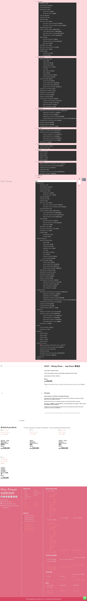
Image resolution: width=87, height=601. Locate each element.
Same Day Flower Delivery (29, 515)
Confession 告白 (45, 17)
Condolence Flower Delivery (30, 521)
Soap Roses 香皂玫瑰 (49, 81)
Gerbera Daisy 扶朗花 (49, 67)
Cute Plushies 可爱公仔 (46, 146)
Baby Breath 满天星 (48, 71)
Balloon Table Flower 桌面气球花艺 (53, 33)
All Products (36, 491)
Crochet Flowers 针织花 (47, 92)
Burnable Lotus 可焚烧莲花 (51, 114)
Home (26, 491)
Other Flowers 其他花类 (50, 75)
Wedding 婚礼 (44, 19)
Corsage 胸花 (47, 55)
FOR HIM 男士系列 (44, 15)
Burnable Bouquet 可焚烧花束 (52, 112)
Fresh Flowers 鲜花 (46, 59)
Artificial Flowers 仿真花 (47, 88)
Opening (39, 128)
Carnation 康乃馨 (48, 63)
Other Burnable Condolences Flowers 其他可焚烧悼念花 (59, 118)
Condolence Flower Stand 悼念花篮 (50, 120)
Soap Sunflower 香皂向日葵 (51, 84)
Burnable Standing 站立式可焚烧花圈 (53, 116)
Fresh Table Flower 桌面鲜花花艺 (52, 35)
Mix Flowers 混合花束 (49, 77)
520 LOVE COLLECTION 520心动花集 (49, 47)
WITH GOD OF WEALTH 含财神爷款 (52, 138)
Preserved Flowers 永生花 (48, 90)
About (39, 177)
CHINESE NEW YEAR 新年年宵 (48, 167)
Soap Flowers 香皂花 (46, 79)
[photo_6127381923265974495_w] (22, 393)
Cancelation (36, 494)
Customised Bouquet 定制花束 (49, 98)
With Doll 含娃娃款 (48, 11)
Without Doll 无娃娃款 (49, 13)
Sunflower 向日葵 (48, 65)
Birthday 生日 (44, 3)
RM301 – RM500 (44, 158)
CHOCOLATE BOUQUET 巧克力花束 (52, 100)
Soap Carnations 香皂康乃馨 (51, 83)
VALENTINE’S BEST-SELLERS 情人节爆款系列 (52, 165)
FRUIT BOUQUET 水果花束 (50, 104)
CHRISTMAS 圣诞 (44, 169)
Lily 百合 (45, 69)
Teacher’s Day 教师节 (46, 49)
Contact (26, 493)
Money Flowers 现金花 (46, 96)
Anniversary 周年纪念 (46, 5)
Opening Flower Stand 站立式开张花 (50, 130)
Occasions (40, 1)
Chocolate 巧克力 (45, 148)
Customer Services (37, 493)
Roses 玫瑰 (46, 61)
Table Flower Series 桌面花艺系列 (49, 29)
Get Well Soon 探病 (46, 21)
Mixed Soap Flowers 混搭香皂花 (52, 86)
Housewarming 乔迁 (46, 27)
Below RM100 (44, 152)
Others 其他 (43, 51)
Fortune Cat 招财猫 (45, 142)
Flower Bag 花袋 (48, 53)
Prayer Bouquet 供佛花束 (50, 39)
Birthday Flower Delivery (29, 519)
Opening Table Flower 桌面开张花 (50, 132)
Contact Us (40, 175)
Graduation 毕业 (45, 9)
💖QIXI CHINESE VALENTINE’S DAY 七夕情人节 (52, 163)
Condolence (40, 108)
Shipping (26, 494)
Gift (38, 144)
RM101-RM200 (43, 154)
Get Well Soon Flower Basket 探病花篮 (54, 25)
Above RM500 (44, 160)
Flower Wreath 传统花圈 (47, 124)
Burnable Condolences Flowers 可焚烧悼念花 (53, 110)
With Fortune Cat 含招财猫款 (51, 136)
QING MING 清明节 (48, 43)
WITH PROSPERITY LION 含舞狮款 (52, 140)
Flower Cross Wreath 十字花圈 (49, 126)
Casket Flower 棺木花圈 (47, 122)
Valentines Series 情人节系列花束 (79, 579)
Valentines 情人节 (45, 7)
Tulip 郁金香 (46, 73)
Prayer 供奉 (43, 37)
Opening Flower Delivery (29, 517)
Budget (39, 150)
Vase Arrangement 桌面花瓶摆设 (52, 31)
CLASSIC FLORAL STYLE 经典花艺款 (52, 134)
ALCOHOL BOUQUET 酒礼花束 (51, 102)
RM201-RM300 (43, 156)
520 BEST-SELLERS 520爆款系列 (48, 173)
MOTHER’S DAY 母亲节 (46, 45)
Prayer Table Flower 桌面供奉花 (52, 41)
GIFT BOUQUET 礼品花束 (49, 106)
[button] (55, 181)
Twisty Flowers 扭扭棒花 (47, 94)
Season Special (40, 162)
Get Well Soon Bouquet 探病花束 (53, 23)
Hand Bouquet (41, 57)
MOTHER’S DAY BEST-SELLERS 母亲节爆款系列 (52, 171)
